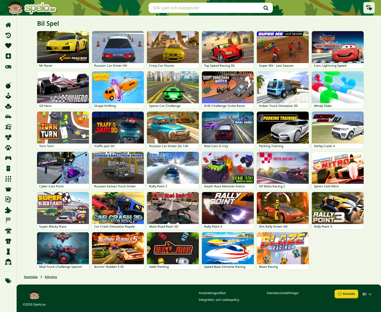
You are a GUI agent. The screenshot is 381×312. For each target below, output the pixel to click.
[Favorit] (8, 45)
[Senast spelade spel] (369, 7)
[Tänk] (8, 251)
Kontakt (349, 293)
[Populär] (8, 66)
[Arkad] (8, 96)
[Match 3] (8, 179)
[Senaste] (8, 35)
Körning (51, 277)
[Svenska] (367, 294)
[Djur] (8, 148)
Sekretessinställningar (283, 293)
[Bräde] (8, 127)
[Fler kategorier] (8, 281)
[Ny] (8, 56)
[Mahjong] (8, 168)
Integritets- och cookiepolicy (219, 299)
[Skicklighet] (8, 231)
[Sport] (8, 241)
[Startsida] (8, 25)
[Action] (8, 85)
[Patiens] (8, 199)
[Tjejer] (8, 262)
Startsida (31, 277)
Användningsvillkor (212, 293)
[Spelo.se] (32, 8)
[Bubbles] (8, 137)
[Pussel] (8, 210)
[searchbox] (211, 8)
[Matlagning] (8, 189)
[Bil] (8, 116)
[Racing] (8, 220)
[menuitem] (8, 25)
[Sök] (266, 7)
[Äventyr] (8, 106)
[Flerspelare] (8, 158)
